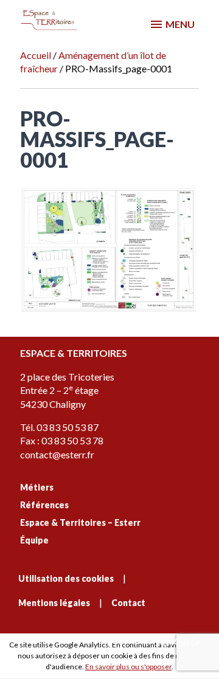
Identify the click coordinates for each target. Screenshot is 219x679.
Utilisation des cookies (66, 578)
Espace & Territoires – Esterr (80, 522)
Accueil (35, 55)
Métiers (37, 487)
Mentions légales (54, 603)
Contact (128, 603)
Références (44, 505)
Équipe (34, 540)
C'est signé (129, 640)
